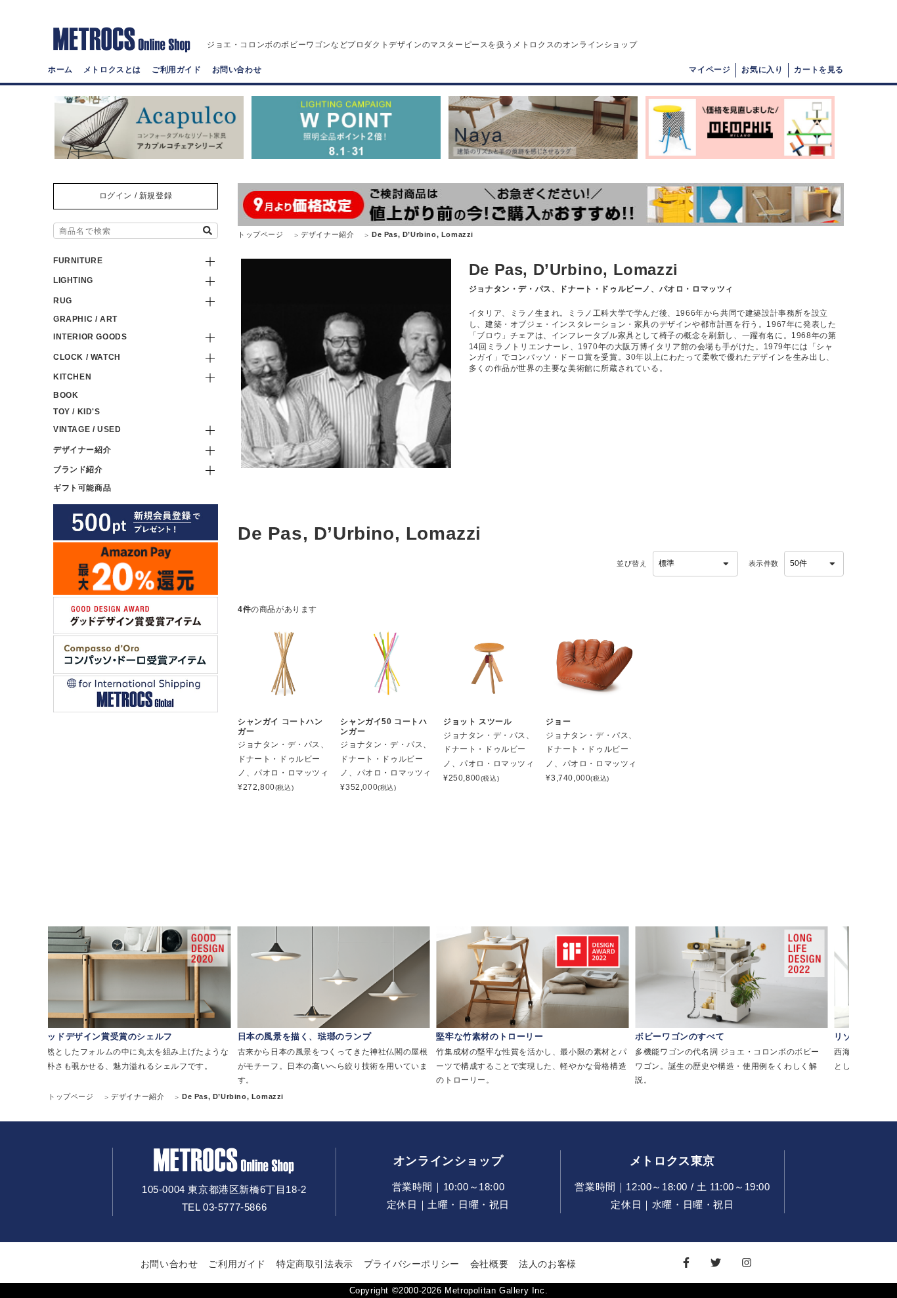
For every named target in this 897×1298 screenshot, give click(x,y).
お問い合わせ (237, 69)
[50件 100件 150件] (814, 564)
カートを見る (819, 69)
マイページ (709, 69)
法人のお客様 (548, 1264)
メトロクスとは (112, 69)
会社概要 (489, 1264)
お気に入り (762, 69)
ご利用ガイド (177, 69)
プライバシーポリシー (412, 1264)
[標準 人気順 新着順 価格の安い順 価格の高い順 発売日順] (695, 564)
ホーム (60, 69)
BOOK (65, 395)
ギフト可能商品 (82, 487)
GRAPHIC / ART (85, 319)
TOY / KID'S (76, 411)
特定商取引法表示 (314, 1264)
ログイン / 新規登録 (136, 195)
